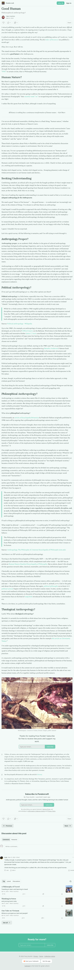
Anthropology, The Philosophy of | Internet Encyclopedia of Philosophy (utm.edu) (36, 550)
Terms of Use (46, 809)
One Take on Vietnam (10, 911)
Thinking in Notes (9, 899)
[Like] (3, 23)
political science (7, 589)
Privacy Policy (51, 811)
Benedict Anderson (51, 348)
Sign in (68, 3)
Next (66, 826)
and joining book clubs (9, 901)
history (39, 774)
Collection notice (49, 956)
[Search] (70, 881)
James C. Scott (31, 333)
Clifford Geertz (27, 331)
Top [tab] (4, 881)
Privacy (36, 956)
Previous (9, 826)
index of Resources (52, 39)
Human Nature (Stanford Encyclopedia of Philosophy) (28, 564)
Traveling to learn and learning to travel (15, 889)
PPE (3, 71)
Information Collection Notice (36, 811)
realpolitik (28, 596)
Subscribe (61, 3)
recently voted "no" (31, 96)
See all (5, 923)
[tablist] (10, 839)
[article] (37, 890)
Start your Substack (32, 961)
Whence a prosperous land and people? (15, 913)
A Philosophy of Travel (11, 887)
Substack (27, 966)
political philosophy (51, 586)
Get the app (46, 961)
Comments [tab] (6, 839)
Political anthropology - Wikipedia (19, 323)
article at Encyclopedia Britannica (27, 417)
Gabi (5, 857)
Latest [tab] (9, 881)
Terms (41, 956)
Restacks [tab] (14, 839)
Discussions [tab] (16, 881)
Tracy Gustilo (10, 16)
